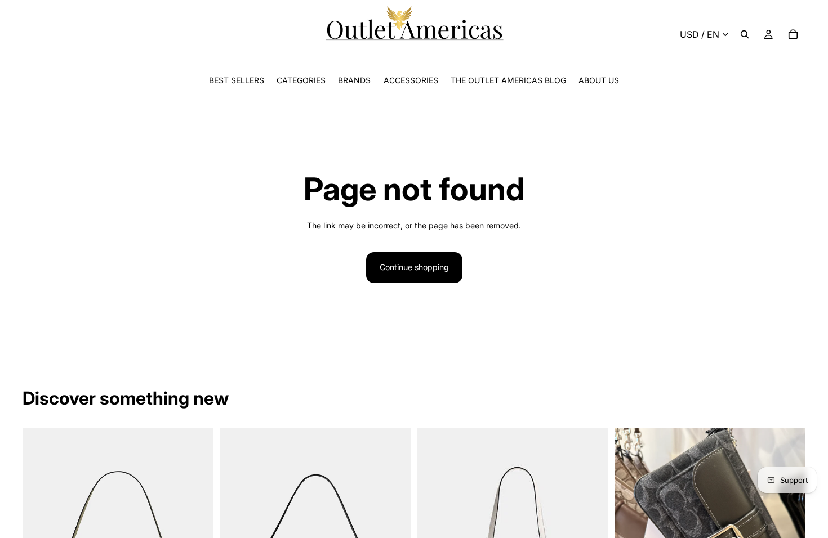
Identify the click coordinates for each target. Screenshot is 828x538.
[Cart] (793, 34)
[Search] (744, 34)
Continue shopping (414, 267)
